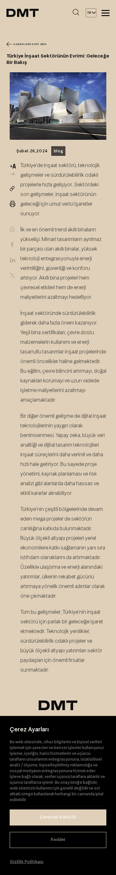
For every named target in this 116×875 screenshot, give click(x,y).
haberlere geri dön (30, 44)
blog (58, 151)
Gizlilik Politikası (27, 862)
